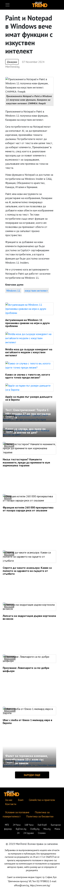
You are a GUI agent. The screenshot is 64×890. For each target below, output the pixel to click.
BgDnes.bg (21, 828)
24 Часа (16, 824)
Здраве (9, 431)
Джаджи (12, 62)
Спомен (42, 833)
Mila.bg (47, 828)
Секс (7, 497)
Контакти (10, 804)
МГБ (7, 824)
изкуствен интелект (36, 290)
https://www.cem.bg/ (40, 885)
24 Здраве (28, 833)
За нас (8, 800)
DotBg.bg (34, 828)
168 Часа (29, 824)
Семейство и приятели (42, 800)
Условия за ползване (17, 812)
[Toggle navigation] (7, 4)
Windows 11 (13, 290)
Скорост (9, 416)
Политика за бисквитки (39, 816)
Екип (20, 800)
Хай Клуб (42, 824)
